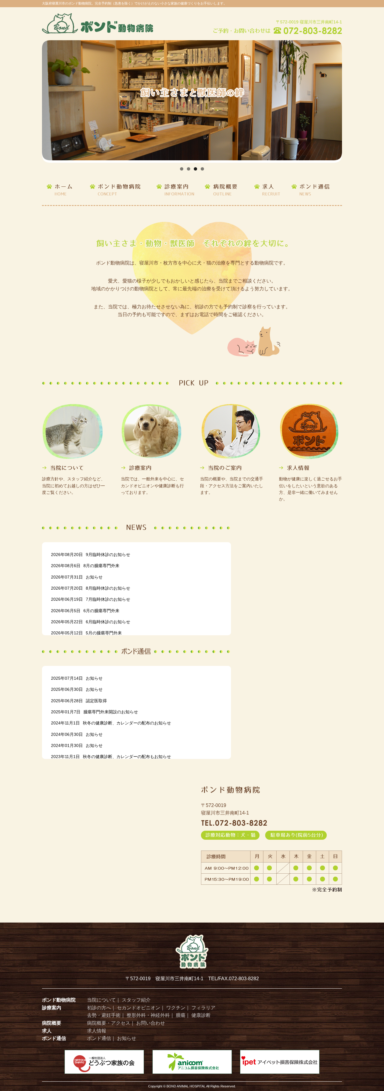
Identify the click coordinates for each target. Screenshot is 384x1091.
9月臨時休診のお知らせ (90, 554)
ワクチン (175, 1007)
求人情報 (96, 1030)
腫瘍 (180, 1015)
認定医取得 (79, 700)
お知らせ (77, 577)
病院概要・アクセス (108, 1023)
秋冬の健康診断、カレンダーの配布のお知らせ (111, 723)
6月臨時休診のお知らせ (90, 621)
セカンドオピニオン (138, 1007)
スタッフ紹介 (136, 999)
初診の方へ (99, 1007)
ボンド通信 (99, 1038)
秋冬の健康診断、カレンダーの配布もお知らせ (111, 756)
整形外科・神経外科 (148, 1015)
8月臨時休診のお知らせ (90, 588)
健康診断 (201, 1015)
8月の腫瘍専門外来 (85, 565)
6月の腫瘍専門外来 (85, 610)
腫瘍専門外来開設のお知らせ (94, 711)
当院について (101, 999)
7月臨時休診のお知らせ (90, 599)
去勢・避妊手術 (104, 1015)
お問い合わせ (150, 1023)
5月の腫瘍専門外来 (86, 632)
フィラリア (203, 1007)
